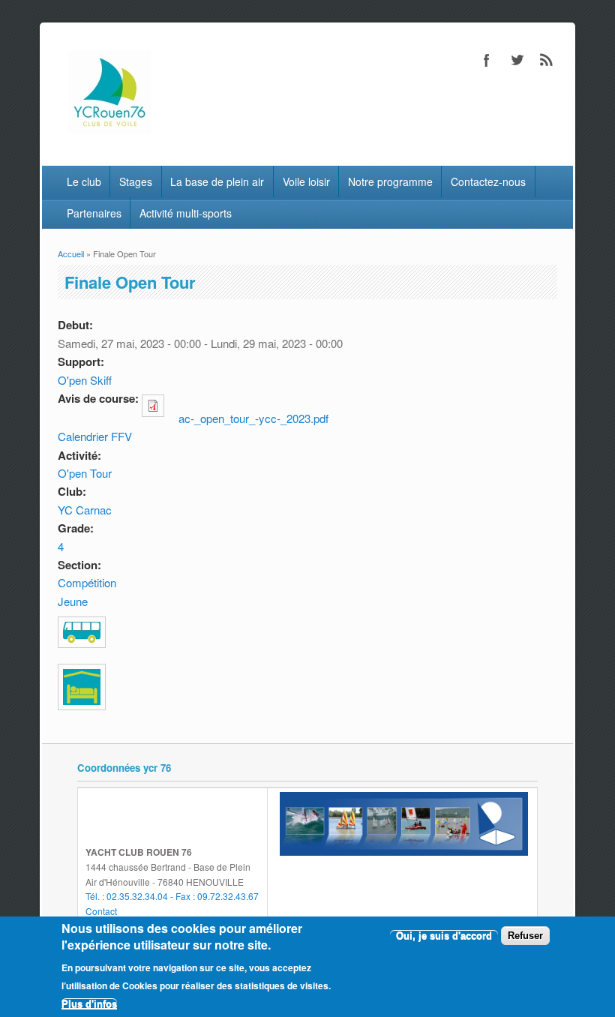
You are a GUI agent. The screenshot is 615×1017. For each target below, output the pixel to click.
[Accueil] (109, 128)
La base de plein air (217, 181)
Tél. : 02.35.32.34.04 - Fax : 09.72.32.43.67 (172, 896)
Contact (101, 910)
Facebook (487, 60)
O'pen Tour (85, 473)
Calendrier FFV (95, 436)
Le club (84, 181)
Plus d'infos (89, 1004)
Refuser (525, 935)
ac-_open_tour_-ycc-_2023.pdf (253, 418)
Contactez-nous (488, 181)
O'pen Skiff (85, 380)
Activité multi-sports (186, 213)
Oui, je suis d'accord (444, 935)
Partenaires (94, 213)
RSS (547, 60)
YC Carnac (85, 510)
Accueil (71, 254)
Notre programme (390, 181)
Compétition (87, 582)
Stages (135, 181)
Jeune (73, 601)
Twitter (517, 60)
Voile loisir (306, 181)
